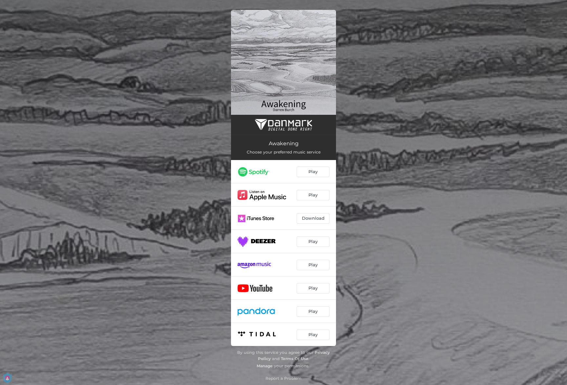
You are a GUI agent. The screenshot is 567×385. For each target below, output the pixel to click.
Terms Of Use (294, 358)
